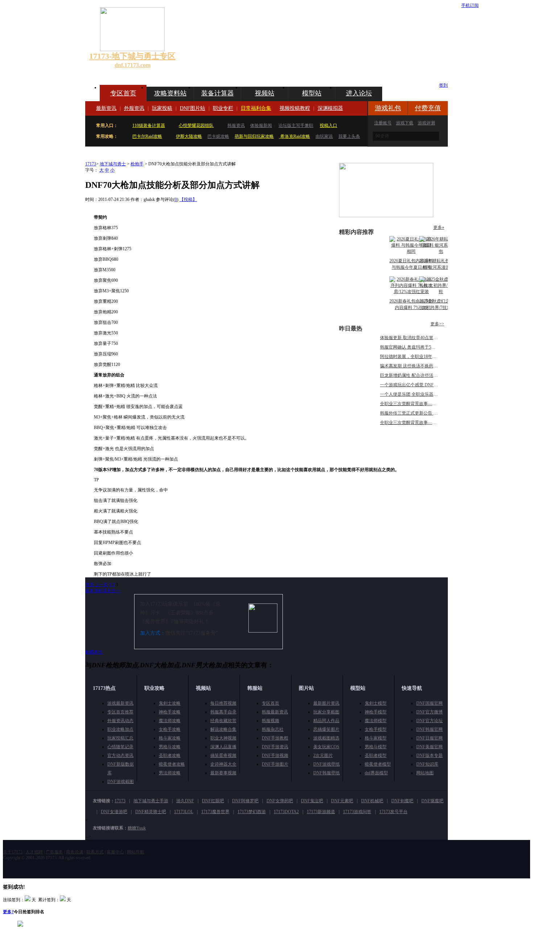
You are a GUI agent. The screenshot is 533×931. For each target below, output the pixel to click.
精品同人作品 (326, 720)
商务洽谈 (74, 851)
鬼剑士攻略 (170, 703)
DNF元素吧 (342, 800)
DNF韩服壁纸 (326, 772)
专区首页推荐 (120, 711)
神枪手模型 (376, 711)
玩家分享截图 (326, 711)
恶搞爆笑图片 (326, 729)
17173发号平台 (393, 811)
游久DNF (185, 800)
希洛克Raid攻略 (294, 136)
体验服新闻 (261, 125)
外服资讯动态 (120, 720)
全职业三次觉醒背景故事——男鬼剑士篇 (419, 422)
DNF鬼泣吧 (312, 800)
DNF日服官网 (429, 738)
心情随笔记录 (120, 746)
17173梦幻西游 (251, 811)
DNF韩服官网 (429, 729)
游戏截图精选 (326, 738)
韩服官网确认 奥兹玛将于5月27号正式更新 (421, 347)
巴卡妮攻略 (218, 136)
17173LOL (183, 811)
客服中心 (115, 851)
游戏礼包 (388, 108)
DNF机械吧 (372, 800)
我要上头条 (349, 136)
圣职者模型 (376, 755)
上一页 (101, 584)
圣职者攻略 (170, 755)
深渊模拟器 (330, 108)
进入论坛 (359, 93)
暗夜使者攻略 (172, 764)
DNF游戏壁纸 (326, 764)
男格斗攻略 (170, 746)
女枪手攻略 (170, 729)
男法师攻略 (170, 772)
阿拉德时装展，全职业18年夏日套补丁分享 (421, 356)
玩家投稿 (162, 108)
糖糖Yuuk (137, 828)
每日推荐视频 (223, 703)
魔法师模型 (376, 720)
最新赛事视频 (223, 772)
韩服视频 (270, 720)
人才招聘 (34, 851)
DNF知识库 (427, 764)
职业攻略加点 (120, 729)
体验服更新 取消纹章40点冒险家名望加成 (419, 337)
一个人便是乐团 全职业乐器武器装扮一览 (419, 394)
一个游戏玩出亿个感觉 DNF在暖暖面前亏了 (422, 384)
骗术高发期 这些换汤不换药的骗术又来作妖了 (424, 365)
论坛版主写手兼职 (295, 125)
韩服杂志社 (273, 729)
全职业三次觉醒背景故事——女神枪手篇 (419, 403)
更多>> (437, 323)
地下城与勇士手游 (150, 800)
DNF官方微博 (429, 711)
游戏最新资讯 (120, 703)
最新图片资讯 (326, 703)
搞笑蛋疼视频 (223, 755)
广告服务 (54, 851)
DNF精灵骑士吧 (150, 811)
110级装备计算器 (148, 125)
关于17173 (12, 851)
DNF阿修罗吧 (245, 800)
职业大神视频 (223, 738)
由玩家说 (324, 136)
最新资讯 (106, 108)
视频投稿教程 (295, 108)
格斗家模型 (376, 738)
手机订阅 (470, 5)
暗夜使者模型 (378, 764)
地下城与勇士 (113, 163)
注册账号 (383, 122)
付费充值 (428, 108)
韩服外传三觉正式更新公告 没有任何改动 (419, 413)
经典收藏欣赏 (223, 720)
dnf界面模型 (376, 772)
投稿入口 (328, 125)
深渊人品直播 (223, 746)
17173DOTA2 (286, 811)
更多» (438, 227)
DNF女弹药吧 (279, 800)
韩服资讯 (236, 125)
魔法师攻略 (170, 720)
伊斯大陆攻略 (189, 136)
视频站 (264, 93)
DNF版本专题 (429, 755)
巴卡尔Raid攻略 (147, 136)
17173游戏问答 (357, 811)
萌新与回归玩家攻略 (254, 136)
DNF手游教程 (275, 738)
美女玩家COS (326, 746)
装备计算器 (217, 93)
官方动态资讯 (120, 755)
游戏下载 (404, 122)
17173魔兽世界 (215, 811)
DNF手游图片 (275, 764)
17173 (90, 163)
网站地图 (425, 772)
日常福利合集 (256, 108)
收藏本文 (94, 652)
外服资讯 (134, 108)
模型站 (312, 93)
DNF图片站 (192, 108)
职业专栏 (223, 108)
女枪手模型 (376, 729)
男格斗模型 (376, 746)
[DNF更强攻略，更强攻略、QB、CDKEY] (386, 215)
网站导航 (135, 851)
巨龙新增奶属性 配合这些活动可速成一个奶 (422, 375)
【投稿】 (188, 199)
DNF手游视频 (275, 755)
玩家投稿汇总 (120, 738)
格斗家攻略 (170, 738)
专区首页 (123, 93)
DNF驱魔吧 (432, 800)
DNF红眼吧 (213, 800)
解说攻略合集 (223, 729)
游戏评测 (426, 122)
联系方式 (95, 851)
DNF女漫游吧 (114, 811)
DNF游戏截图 (120, 781)
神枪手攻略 (170, 711)
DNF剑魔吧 (402, 800)
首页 (89, 584)
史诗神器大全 (223, 764)
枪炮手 (137, 163)
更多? (8, 911)
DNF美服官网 (429, 746)
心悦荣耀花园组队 (196, 125)
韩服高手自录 (223, 711)
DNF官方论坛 (429, 720)
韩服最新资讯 (275, 711)
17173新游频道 (321, 811)
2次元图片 (323, 755)
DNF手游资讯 (275, 746)
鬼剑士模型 (376, 703)
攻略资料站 (170, 93)
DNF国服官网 (429, 703)
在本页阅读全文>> (103, 590)
